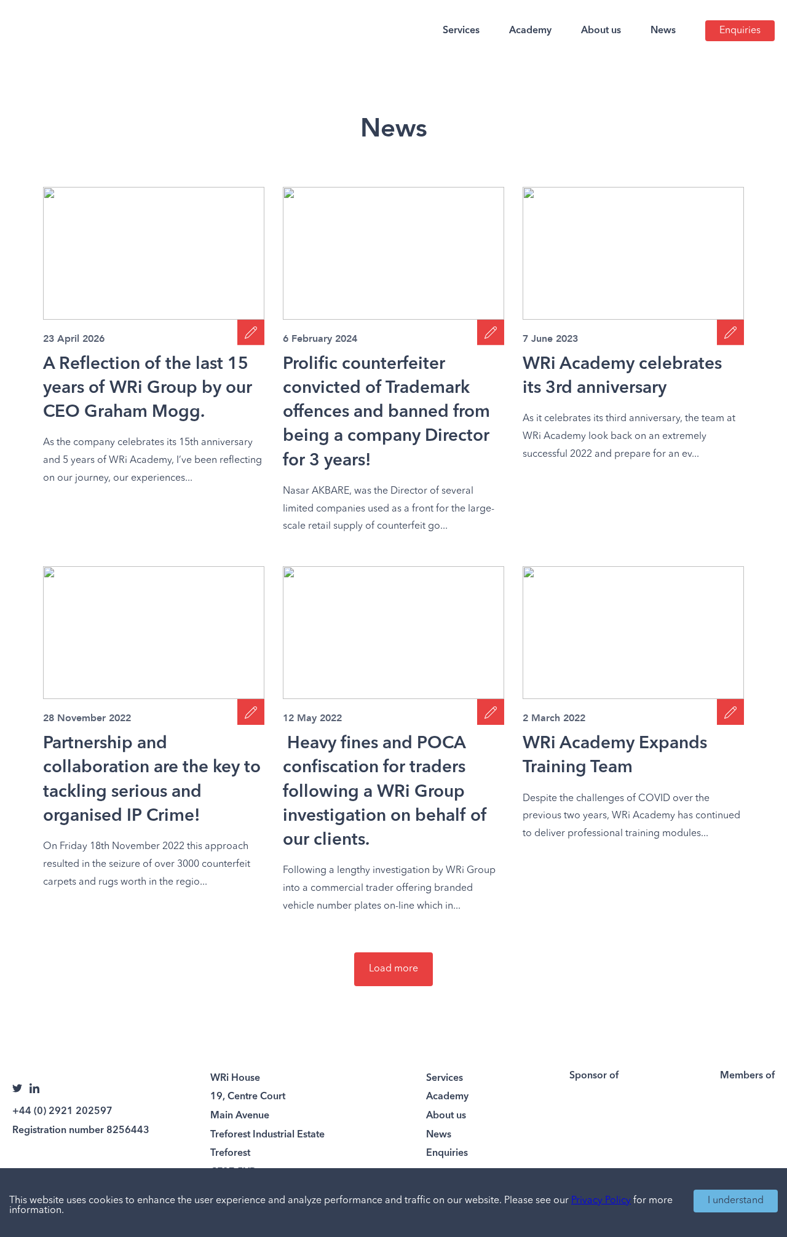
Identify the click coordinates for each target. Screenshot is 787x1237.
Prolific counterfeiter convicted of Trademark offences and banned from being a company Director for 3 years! (386, 413)
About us (601, 31)
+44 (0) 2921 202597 (62, 1111)
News (663, 31)
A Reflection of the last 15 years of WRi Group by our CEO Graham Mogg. (147, 388)
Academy (530, 31)
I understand (736, 1201)
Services (461, 31)
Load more (393, 969)
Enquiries (740, 31)
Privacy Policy (601, 1201)
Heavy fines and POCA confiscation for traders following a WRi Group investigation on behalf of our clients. (385, 792)
